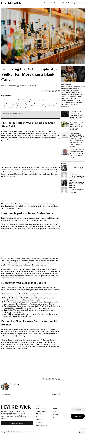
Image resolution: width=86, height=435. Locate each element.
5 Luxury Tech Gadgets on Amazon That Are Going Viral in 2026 (77, 114)
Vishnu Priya (72, 187)
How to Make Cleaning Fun (76, 168)
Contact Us (39, 419)
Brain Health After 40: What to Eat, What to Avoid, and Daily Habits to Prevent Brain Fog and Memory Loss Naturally (77, 138)
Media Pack (39, 416)
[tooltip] (43, 91)
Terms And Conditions (42, 425)
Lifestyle (55, 414)
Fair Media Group (29, 432)
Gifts (10, 85)
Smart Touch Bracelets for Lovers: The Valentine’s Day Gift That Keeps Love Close (76, 176)
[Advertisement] (30, 155)
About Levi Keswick (41, 408)
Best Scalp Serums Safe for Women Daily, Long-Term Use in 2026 (77, 125)
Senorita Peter (72, 180)
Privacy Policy (40, 422)
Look (54, 417)
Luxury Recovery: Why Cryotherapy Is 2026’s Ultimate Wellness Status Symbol (77, 153)
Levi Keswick (25, 85)
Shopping (55, 411)
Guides (14, 85)
